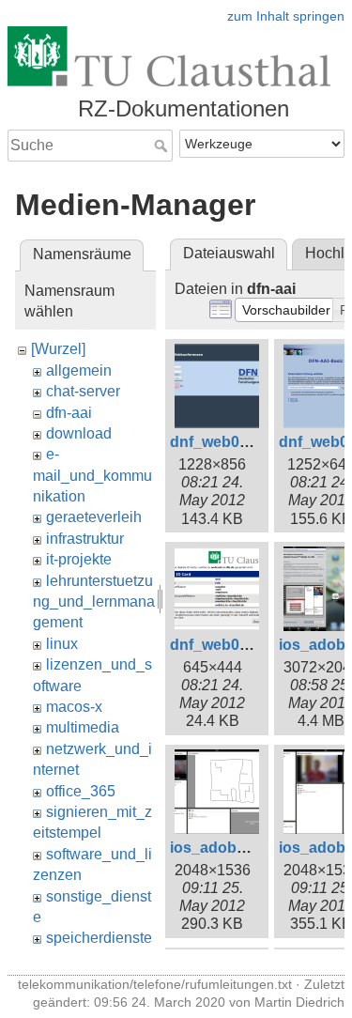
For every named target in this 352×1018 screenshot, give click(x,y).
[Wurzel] (58, 349)
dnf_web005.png (229, 645)
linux (62, 644)
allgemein (79, 370)
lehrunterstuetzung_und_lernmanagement (94, 602)
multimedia (82, 727)
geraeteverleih (94, 517)
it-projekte (79, 559)
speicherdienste (99, 938)
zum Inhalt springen (285, 15)
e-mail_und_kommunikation (92, 475)
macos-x (74, 707)
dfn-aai (69, 413)
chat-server (83, 391)
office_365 (80, 791)
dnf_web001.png (229, 442)
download (79, 433)
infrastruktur (85, 539)
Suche (163, 145)
